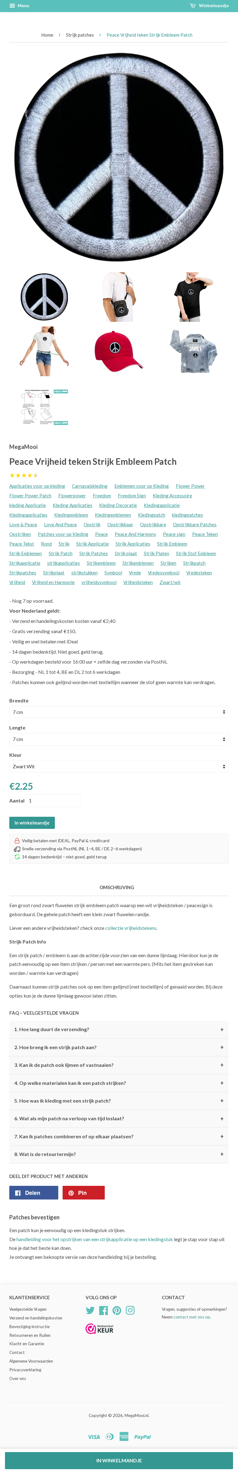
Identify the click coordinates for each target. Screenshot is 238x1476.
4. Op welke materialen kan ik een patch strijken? (119, 1083)
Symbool (113, 572)
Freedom (102, 495)
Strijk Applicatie (92, 543)
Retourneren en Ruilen (30, 1335)
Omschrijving (116, 887)
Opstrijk (92, 524)
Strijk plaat (126, 553)
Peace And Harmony (135, 534)
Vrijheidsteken (138, 582)
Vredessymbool (163, 572)
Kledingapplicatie (162, 505)
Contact (17, 1352)
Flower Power (190, 486)
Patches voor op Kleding (63, 534)
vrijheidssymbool (99, 582)
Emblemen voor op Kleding (141, 486)
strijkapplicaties (63, 563)
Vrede (135, 572)
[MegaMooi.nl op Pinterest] (116, 1309)
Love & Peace (23, 524)
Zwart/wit (170, 582)
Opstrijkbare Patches (195, 524)
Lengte (17, 727)
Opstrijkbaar (120, 524)
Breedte (19, 700)
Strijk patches (80, 35)
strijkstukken (84, 572)
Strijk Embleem (172, 543)
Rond (46, 543)
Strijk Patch (61, 553)
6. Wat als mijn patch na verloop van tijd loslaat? (119, 1118)
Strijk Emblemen (25, 553)
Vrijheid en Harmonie (53, 582)
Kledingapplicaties (28, 515)
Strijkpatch (194, 563)
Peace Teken (205, 534)
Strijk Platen (156, 553)
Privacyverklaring (25, 1369)
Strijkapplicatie (24, 563)
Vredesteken (199, 572)
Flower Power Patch (30, 495)
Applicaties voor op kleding (37, 486)
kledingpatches (187, 515)
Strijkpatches (22, 572)
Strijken (168, 563)
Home (47, 35)
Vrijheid (17, 582)
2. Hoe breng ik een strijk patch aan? (119, 1047)
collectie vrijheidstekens (130, 928)
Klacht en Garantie (26, 1343)
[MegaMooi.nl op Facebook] (103, 1309)
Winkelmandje (213, 5)
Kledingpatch (151, 515)
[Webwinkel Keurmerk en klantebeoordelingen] (99, 1336)
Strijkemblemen (138, 563)
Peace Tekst (21, 543)
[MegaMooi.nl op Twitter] (90, 1309)
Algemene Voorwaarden (31, 1361)
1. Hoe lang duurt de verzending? (119, 1029)
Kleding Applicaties (72, 505)
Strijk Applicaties (133, 543)
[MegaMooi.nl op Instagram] (130, 1309)
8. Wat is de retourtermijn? (119, 1154)
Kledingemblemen (113, 515)
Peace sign (174, 534)
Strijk (64, 543)
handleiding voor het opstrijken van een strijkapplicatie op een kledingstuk (94, 1239)
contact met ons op (192, 1316)
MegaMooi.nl (136, 1415)
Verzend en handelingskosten (35, 1317)
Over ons (17, 1378)
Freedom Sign (132, 495)
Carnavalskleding (90, 486)
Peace (101, 534)
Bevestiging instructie (29, 1326)
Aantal (16, 800)
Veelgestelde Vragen (27, 1309)
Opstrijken (20, 534)
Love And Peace (60, 524)
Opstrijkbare (153, 524)
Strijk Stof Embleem (196, 553)
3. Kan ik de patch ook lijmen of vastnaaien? (119, 1065)
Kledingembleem (71, 515)
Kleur (15, 755)
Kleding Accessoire (172, 495)
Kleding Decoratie (118, 505)
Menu (23, 5)
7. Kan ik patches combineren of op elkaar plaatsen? (119, 1136)
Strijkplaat (53, 572)
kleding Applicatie (27, 505)
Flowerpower (72, 495)
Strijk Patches (93, 553)
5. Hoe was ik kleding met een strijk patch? (119, 1100)
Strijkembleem (101, 563)
